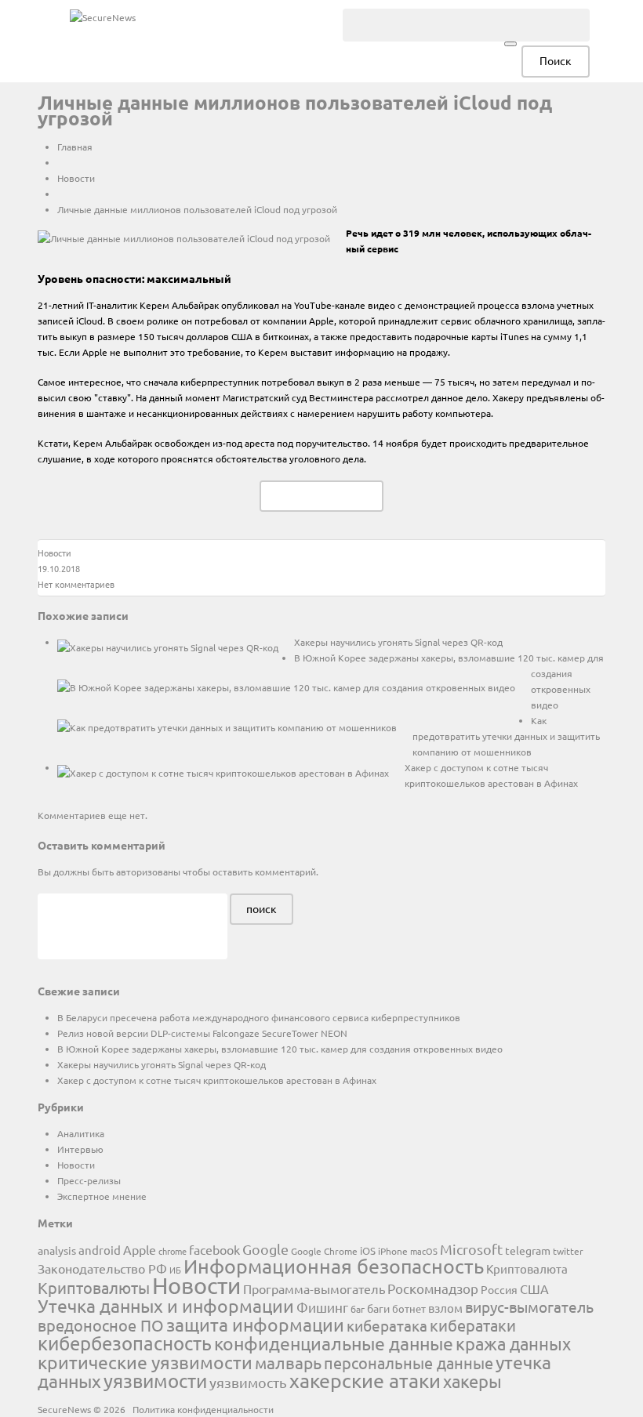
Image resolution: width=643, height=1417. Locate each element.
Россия (499, 1289)
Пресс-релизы (89, 1180)
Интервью (80, 1149)
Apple (139, 1249)
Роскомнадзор (432, 1288)
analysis (57, 1250)
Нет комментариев (76, 584)
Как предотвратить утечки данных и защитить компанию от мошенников (506, 736)
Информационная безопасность (333, 1266)
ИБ (175, 1269)
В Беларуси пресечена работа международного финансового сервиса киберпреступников (258, 1017)
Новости (76, 178)
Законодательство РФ (102, 1268)
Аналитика (80, 1133)
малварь (288, 1362)
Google (265, 1249)
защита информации (255, 1324)
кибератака (387, 1325)
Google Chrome (324, 1251)
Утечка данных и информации (166, 1305)
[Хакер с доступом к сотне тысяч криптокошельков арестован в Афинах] (223, 772)
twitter (568, 1251)
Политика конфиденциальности (203, 1409)
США (534, 1288)
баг (358, 1309)
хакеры (472, 1381)
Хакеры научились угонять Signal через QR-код (398, 642)
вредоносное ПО (101, 1325)
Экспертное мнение (102, 1196)
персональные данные (408, 1362)
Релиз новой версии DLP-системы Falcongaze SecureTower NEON (202, 1033)
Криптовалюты (94, 1287)
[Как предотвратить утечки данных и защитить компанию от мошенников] (227, 726)
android (99, 1249)
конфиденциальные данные (333, 1343)
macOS (424, 1251)
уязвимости (155, 1380)
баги (378, 1308)
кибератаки (473, 1325)
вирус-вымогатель (529, 1306)
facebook (214, 1249)
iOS (368, 1250)
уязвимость (248, 1382)
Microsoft (471, 1249)
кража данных (513, 1343)
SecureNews (64, 1409)
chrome (172, 1251)
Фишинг (322, 1307)
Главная (75, 146)
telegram (527, 1250)
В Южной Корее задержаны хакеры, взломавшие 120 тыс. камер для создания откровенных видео (280, 1048)
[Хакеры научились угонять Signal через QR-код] (167, 646)
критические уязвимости (145, 1361)
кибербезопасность (125, 1343)
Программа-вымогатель (314, 1288)
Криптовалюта (527, 1268)
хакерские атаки (365, 1380)
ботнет (409, 1308)
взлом (445, 1307)
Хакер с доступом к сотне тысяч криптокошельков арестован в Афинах (216, 1080)
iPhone (393, 1251)
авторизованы (148, 871)
